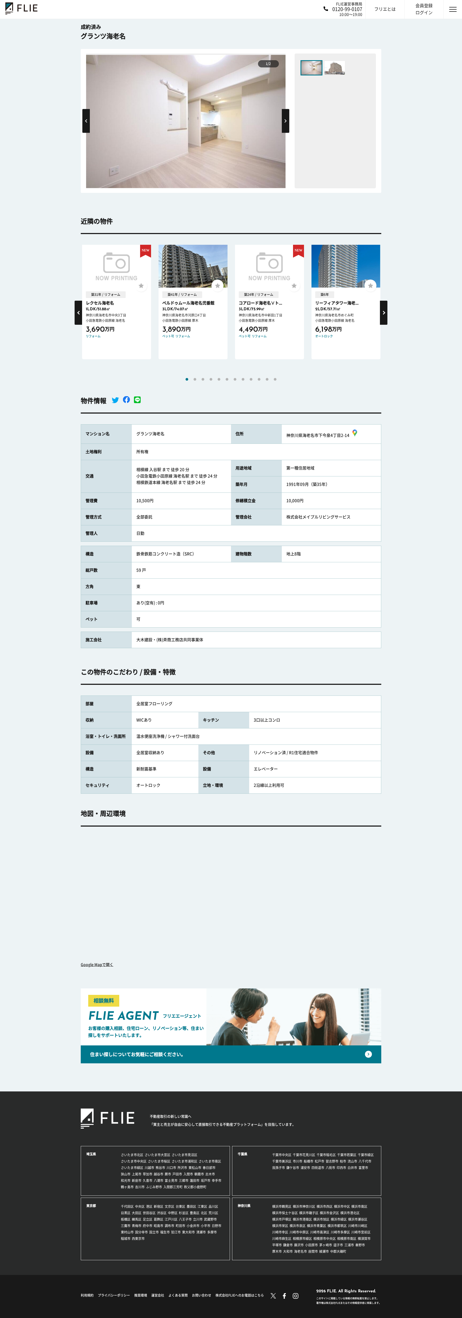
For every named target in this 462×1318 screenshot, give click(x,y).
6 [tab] (227, 379)
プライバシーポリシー (114, 1295)
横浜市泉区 (298, 1225)
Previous (86, 121)
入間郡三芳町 (173, 1187)
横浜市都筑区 (337, 1225)
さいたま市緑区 (132, 1167)
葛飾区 (158, 1219)
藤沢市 (299, 1245)
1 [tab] (187, 379)
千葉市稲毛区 (326, 1154)
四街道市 (317, 1167)
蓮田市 (194, 1180)
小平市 (205, 1225)
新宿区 (158, 1206)
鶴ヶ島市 (127, 1187)
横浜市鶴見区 (281, 1206)
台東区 (180, 1206)
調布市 (169, 1225)
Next (285, 121)
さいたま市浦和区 (184, 1161)
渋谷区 (162, 1212)
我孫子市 (278, 1167)
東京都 (91, 1205)
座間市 (313, 1251)
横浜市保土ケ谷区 (285, 1212)
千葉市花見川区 (304, 1154)
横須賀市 (364, 1238)
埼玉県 (91, 1154)
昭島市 (158, 1225)
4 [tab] (211, 379)
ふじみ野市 (154, 1187)
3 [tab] (203, 379)
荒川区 (213, 1212)
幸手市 (216, 1180)
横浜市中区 (342, 1206)
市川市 (297, 1161)
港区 (149, 1206)
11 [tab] (267, 379)
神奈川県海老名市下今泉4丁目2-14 (317, 435)
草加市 (147, 1174)
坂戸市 (205, 1180)
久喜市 (147, 1180)
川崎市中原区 (299, 1232)
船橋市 (308, 1161)
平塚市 (277, 1245)
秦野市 (360, 1245)
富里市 (363, 1167)
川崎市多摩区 (340, 1232)
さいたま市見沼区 (184, 1154)
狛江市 (176, 1232)
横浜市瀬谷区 (357, 1219)
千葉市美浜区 (281, 1161)
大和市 (288, 1251)
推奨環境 (140, 1295)
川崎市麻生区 (281, 1238)
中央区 (140, 1206)
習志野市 (332, 1161)
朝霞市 (199, 1174)
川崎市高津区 (319, 1232)
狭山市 (125, 1174)
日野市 (216, 1225)
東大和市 (188, 1232)
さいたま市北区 (132, 1154)
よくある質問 (178, 1295)
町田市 (180, 1225)
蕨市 (168, 1174)
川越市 (149, 1167)
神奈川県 (244, 1205)
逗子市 (338, 1245)
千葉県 (242, 1154)
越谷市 (158, 1174)
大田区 (136, 1212)
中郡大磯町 (338, 1251)
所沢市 (182, 1167)
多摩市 (212, 1232)
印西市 (341, 1167)
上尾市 (136, 1174)
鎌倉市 (288, 1245)
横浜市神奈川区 (304, 1206)
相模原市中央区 (324, 1238)
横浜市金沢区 (329, 1212)
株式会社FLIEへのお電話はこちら (239, 1295)
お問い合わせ (201, 1295)
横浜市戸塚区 (281, 1219)
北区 (204, 1212)
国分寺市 (141, 1232)
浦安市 (305, 1167)
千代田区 (127, 1206)
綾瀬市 (324, 1251)
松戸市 (319, 1161)
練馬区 (136, 1219)
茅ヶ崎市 (325, 1245)
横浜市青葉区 (316, 1225)
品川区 (213, 1206)
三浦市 (349, 1245)
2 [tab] (195, 379)
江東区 (202, 1206)
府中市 (147, 1225)
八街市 (330, 1167)
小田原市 (311, 1245)
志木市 (210, 1174)
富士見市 (171, 1180)
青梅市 (136, 1225)
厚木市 (277, 1251)
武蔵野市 (210, 1219)
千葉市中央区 (281, 1154)
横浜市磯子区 (308, 1212)
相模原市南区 (346, 1238)
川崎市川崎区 (357, 1225)
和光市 (125, 1180)
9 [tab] (251, 379)
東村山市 (127, 1232)
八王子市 (185, 1219)
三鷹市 (125, 1225)
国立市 (154, 1232)
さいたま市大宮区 (157, 1154)
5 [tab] (219, 379)
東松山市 (194, 1167)
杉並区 (183, 1212)
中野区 (173, 1212)
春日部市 (209, 1167)
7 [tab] (235, 379)
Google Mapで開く (97, 964)
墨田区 (191, 1206)
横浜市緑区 (339, 1219)
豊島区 (194, 1212)
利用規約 (87, 1295)
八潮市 (158, 1180)
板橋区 (125, 1219)
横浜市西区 (325, 1206)
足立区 (147, 1219)
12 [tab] (275, 379)
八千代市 (365, 1161)
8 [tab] (243, 379)
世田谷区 (149, 1212)
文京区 (169, 1206)
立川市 (198, 1219)
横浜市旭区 (321, 1219)
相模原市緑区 (302, 1238)
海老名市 (300, 1251)
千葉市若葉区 (346, 1154)
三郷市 (183, 1180)
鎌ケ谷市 (292, 1167)
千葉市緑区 (366, 1154)
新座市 (136, 1180)
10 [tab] (259, 379)
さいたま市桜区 (159, 1161)
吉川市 (140, 1187)
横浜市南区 (359, 1206)
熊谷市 (160, 1167)
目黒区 (125, 1212)
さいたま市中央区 (134, 1161)
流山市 (352, 1161)
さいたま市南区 (210, 1161)
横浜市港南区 (302, 1219)
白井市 (352, 1167)
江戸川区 (171, 1219)
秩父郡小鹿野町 (195, 1187)
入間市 (188, 1174)
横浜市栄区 (280, 1225)
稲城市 (125, 1238)
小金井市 (193, 1225)
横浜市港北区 (350, 1212)
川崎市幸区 (280, 1232)
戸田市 (177, 1174)
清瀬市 (201, 1232)
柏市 (343, 1161)
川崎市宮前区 (361, 1232)
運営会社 (157, 1295)
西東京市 (138, 1238)
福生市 (165, 1232)
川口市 (171, 1167)
